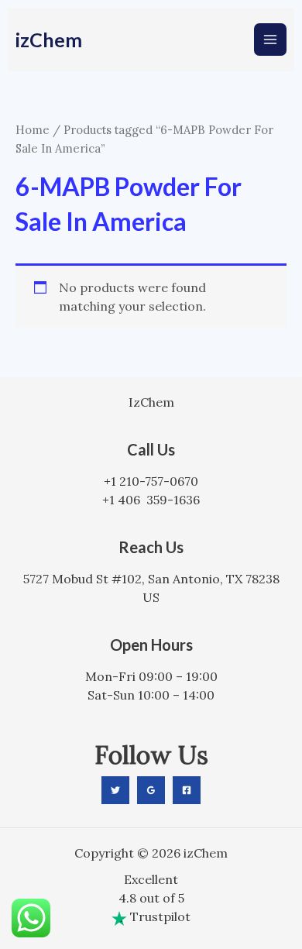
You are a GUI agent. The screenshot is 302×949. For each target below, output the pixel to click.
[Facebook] (187, 790)
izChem (48, 39)
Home (32, 129)
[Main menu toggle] (270, 39)
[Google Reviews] (151, 790)
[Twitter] (115, 790)
